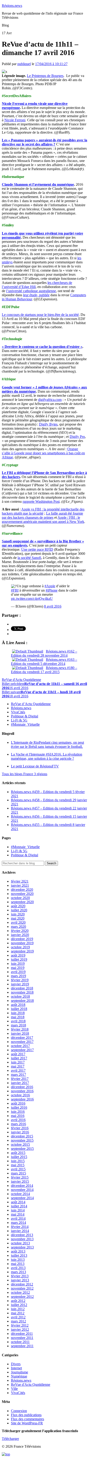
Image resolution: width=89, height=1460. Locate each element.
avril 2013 (18, 1268)
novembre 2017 (22, 1042)
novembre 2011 (22, 1338)
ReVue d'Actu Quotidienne (21, 680)
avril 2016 (18, 1120)
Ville (14, 1389)
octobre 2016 (20, 1095)
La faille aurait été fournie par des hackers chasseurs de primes (42, 515)
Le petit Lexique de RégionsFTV (35, 766)
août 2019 (18, 955)
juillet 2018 (19, 1009)
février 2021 (20, 881)
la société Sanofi (29, 558)
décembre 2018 (22, 988)
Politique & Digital (24, 716)
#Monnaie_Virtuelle (25, 724)
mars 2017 (18, 1074)
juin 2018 (18, 1013)
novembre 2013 (22, 1239)
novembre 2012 (22, 1288)
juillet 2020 (19, 910)
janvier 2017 (20, 1083)
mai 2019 (17, 968)
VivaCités (18, 712)
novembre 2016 (22, 1091)
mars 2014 (18, 1223)
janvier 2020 (20, 935)
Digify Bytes (48, 424)
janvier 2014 (20, 1231)
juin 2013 (18, 1260)
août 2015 (18, 1153)
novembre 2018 (22, 992)
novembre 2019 (22, 943)
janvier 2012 (20, 1329)
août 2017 (18, 1054)
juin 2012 (18, 1309)
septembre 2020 (22, 902)
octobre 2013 (20, 1243)
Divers (16, 1364)
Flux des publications (26, 1415)
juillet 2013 (19, 1255)
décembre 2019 (22, 939)
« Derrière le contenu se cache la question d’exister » (42, 347)
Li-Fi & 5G (19, 720)
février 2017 (20, 1079)
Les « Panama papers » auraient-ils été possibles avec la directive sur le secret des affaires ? (44, 142)
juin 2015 (18, 1161)
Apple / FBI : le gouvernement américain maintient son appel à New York (43, 520)
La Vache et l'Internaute (46, 756)
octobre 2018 (20, 996)
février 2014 (20, 1227)
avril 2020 (18, 922)
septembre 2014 (22, 1198)
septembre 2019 (22, 951)
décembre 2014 (22, 1186)
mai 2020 (17, 918)
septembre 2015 (22, 1149)
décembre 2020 (22, 889)
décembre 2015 (22, 1136)
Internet (16, 1368)
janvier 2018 (20, 1033)
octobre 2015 (20, 1144)
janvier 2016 (20, 1132)
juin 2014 (18, 1210)
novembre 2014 (22, 1190)
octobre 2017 (20, 1046)
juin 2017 (18, 1062)
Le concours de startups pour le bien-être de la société (40, 315)
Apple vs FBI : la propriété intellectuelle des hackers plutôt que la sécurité (43, 511)
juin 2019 (18, 963)
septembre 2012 (22, 1297)
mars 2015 (18, 1173)
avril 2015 (18, 1169)
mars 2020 (18, 926)
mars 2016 (18, 1124)
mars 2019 (18, 976)
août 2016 (18, 1103)
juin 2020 (18, 914)
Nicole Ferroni (14, 120)
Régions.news (12, 6)
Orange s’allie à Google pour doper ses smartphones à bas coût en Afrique (43, 453)
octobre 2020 (20, 898)
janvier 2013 (20, 1280)
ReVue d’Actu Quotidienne (31, 704)
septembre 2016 (22, 1099)
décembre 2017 (22, 1037)
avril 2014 (18, 1218)
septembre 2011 (22, 1346)
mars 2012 (18, 1321)
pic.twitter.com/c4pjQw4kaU (32, 598)
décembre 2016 (22, 1087)
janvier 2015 (20, 1181)
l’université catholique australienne (31, 291)
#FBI (14, 590)
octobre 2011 (20, 1342)
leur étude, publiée (36, 295)
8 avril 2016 (52, 606)
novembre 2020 (22, 894)
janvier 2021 (20, 885)
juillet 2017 (19, 1058)
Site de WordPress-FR (27, 1423)
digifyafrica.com (50, 400)
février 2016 (20, 1128)
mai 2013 (17, 1264)
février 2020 (20, 931)
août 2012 (18, 1301)
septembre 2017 (22, 1050)
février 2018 (20, 1029)
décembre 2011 (22, 1334)
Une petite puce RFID (37, 549)
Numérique (19, 1376)
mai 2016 (17, 1116)
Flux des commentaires (27, 1419)
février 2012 (20, 1325)
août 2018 (18, 1005)
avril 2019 (18, 972)
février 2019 (20, 980)
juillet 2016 (19, 1107)
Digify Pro (77, 437)
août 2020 (18, 906)
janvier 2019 (20, 984)
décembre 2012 (22, 1284)
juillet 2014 (19, 1206)
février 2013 (20, 1276)
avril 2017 (18, 1070)
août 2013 (18, 1251)
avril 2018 (18, 1021)
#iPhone (52, 590)
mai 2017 (17, 1066)
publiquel (24, 64)
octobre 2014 (20, 1194)
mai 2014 (17, 1214)
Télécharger (10, 1439)
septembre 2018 (22, 1000)
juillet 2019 (19, 959)
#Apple (49, 586)
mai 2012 (17, 1313)
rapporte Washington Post (41, 501)
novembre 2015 (22, 1140)
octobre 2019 (20, 947)
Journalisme (19, 1372)
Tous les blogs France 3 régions (24, 774)
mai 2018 (17, 1017)
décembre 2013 (22, 1235)
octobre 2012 (20, 1292)
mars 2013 (18, 1272)
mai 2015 (17, 1165)
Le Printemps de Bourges (45, 76)
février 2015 (20, 1177)
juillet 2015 (19, 1157)
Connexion (19, 1411)
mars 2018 (18, 1025)
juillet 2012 (19, 1305)
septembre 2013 (22, 1247)
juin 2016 (18, 1112)
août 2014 (18, 1202)
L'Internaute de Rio (47, 745)
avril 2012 (18, 1317)
